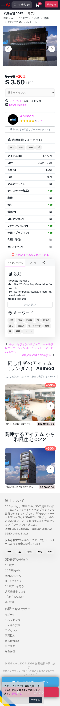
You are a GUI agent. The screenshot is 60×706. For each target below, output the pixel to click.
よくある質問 (12, 625)
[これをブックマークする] (50, 417)
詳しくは (17, 693)
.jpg (30, 147)
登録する (51, 4)
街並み (46, 320)
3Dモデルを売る (14, 586)
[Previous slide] (8, 49)
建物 (47, 325)
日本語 (29, 320)
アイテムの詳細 (15, 262)
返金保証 (10, 651)
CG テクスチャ (13, 581)
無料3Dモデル (13, 575)
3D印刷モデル (13, 570)
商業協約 (10, 635)
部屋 (18, 331)
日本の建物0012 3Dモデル (19, 487)
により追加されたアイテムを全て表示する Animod (30, 376)
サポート (10, 614)
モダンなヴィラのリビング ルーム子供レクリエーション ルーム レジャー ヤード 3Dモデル (29, 348)
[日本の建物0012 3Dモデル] (30, 466)
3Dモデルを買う (16, 559)
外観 (11, 320)
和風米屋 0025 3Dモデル (36, 355)
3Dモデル (10, 565)
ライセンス (11, 630)
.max (21, 147)
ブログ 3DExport (14, 596)
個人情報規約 (12, 640)
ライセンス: (16, 101)
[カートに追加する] (43, 417)
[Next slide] (51, 49)
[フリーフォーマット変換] (39, 147)
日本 (20, 320)
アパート (28, 331)
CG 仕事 (9, 602)
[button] (50, 406)
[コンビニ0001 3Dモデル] (30, 402)
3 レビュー (41, 121)
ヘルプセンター (14, 620)
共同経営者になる (15, 591)
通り (11, 325)
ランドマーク (34, 325)
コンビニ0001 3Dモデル (18, 424)
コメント (32, 262)
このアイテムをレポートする (32, 255)
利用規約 (10, 646)
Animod (27, 116)
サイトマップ (30, 674)
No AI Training (17, 104)
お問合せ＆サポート (19, 609)
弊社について (14, 500)
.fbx (11, 147)
